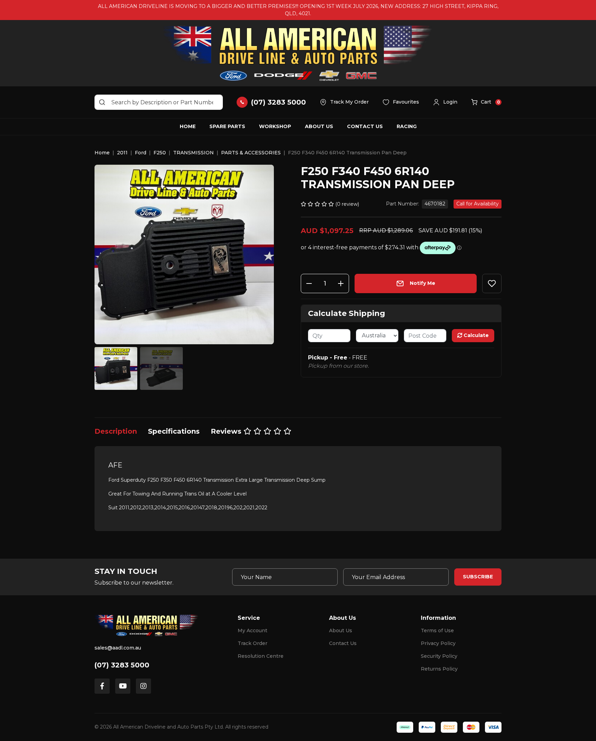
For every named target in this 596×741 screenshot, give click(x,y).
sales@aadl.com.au (118, 648)
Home (188, 126)
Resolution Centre (261, 656)
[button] (445, 102)
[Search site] (102, 102)
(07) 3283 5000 (122, 665)
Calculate (475, 335)
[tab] (116, 431)
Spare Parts (227, 126)
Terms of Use (437, 630)
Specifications (174, 431)
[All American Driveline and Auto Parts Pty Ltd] (298, 53)
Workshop (275, 126)
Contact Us (365, 126)
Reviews (227, 431)
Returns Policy (439, 669)
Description (116, 431)
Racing (407, 126)
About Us (319, 126)
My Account (252, 630)
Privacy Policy (438, 643)
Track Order (252, 643)
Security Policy (439, 656)
